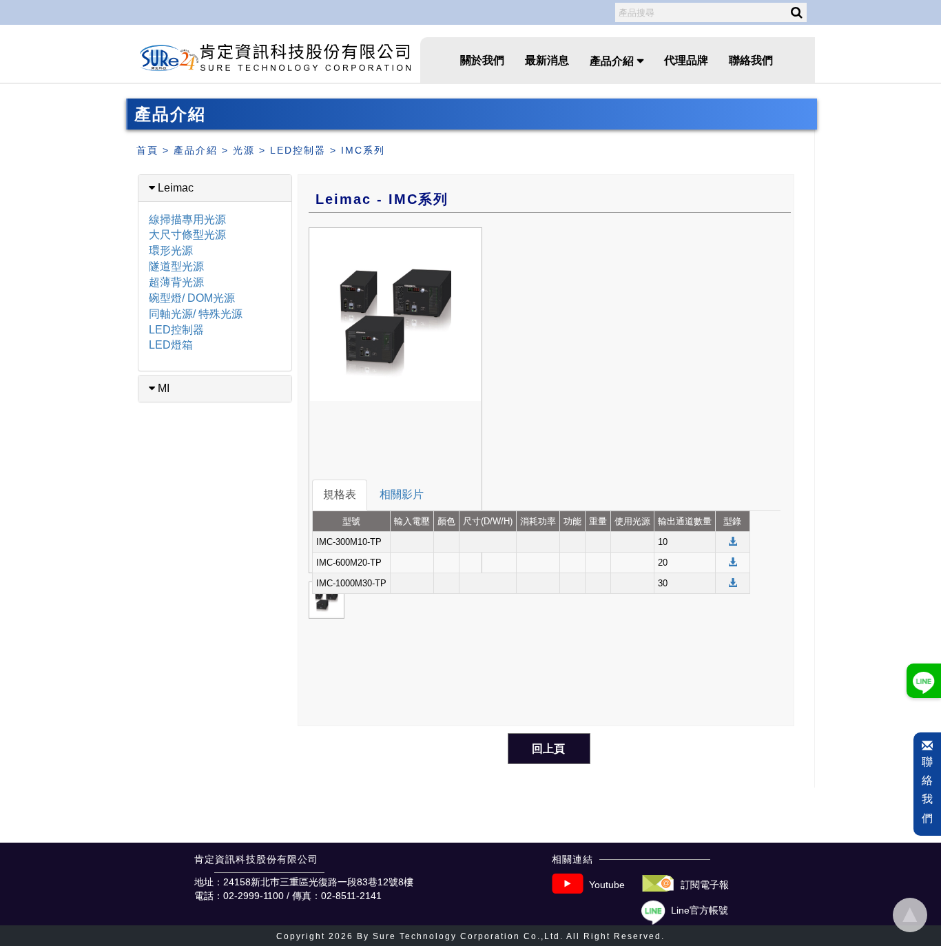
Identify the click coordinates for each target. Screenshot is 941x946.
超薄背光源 (176, 282)
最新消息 (547, 60)
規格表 (339, 494)
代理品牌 (686, 60)
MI (162, 388)
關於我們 (482, 60)
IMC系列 (363, 150)
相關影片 (402, 494)
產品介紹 (196, 150)
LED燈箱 (171, 345)
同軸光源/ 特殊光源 (195, 314)
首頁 (147, 150)
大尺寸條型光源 (187, 234)
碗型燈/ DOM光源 (192, 298)
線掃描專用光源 (187, 219)
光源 (244, 150)
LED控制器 (298, 150)
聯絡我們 (751, 60)
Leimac (174, 188)
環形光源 (171, 250)
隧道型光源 (176, 266)
